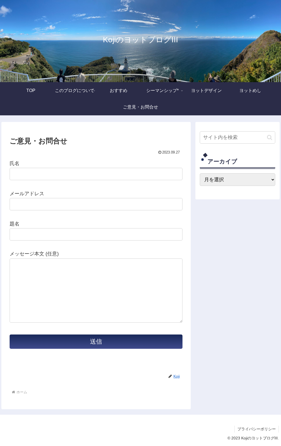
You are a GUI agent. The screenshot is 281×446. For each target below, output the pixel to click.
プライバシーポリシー (256, 429)
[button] (269, 137)
